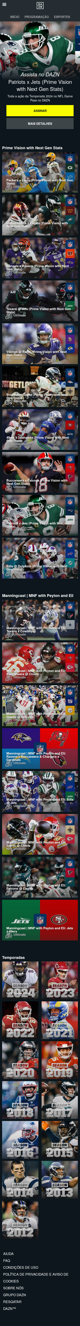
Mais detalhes (40, 123)
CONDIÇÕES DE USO (20, 1267)
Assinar (40, 110)
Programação (37, 16)
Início (14, 16)
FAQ (6, 1260)
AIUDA (8, 1253)
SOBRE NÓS (13, 1287)
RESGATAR (12, 1301)
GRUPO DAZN (14, 1294)
